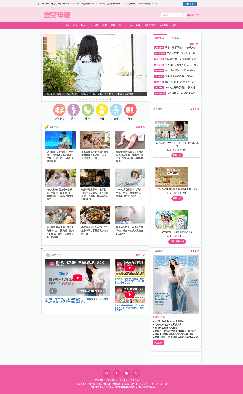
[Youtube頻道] (107, 373)
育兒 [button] (75, 25)
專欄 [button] (104, 25)
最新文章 (160, 37)
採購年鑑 (163, 25)
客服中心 (124, 380)
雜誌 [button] (138, 25)
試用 (121, 25)
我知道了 (189, 4)
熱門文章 (174, 37)
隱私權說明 (155, 4)
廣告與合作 (135, 380)
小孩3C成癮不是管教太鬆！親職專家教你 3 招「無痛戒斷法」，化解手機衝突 (130, 307)
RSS (145, 380)
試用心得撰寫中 (177, 241)
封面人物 (94, 25)
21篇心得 (177, 155)
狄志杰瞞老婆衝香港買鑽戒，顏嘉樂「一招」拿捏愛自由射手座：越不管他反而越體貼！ (129, 281)
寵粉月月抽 (177, 25)
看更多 (139, 127)
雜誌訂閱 (158, 343)
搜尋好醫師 (149, 25)
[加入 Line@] (126, 373)
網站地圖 (99, 380)
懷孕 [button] (67, 25)
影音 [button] (113, 25)
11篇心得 (177, 198)
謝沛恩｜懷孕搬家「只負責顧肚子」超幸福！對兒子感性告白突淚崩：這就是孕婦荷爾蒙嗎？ (76, 300)
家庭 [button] (83, 25)
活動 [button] (129, 25)
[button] (80, 99)
